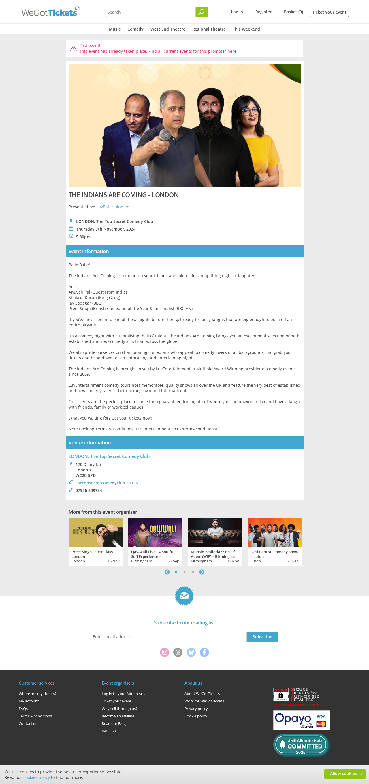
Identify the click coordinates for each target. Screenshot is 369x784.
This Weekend (246, 29)
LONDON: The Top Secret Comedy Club (109, 456)
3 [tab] (193, 572)
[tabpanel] (95, 541)
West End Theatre (167, 29)
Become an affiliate (118, 716)
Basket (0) (293, 11)
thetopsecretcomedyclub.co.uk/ (107, 482)
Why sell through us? (120, 708)
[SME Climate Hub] (301, 755)
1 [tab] (176, 572)
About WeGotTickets (202, 693)
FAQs (23, 708)
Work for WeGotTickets (204, 701)
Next (202, 572)
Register (263, 11)
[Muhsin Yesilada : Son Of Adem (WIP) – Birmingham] (215, 532)
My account (29, 701)
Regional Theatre (209, 29)
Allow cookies (343, 773)
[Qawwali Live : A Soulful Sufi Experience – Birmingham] (155, 532)
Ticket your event (329, 12)
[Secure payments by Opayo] (301, 729)
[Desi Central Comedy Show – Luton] (274, 532)
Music (115, 29)
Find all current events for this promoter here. (193, 51)
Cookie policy (195, 716)
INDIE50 (109, 731)
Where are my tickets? (38, 693)
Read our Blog (114, 723)
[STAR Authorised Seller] (296, 705)
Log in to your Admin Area (124, 693)
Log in (237, 11)
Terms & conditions (35, 716)
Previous (167, 572)
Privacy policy (196, 708)
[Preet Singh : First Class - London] (95, 532)
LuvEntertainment (113, 206)
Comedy (135, 29)
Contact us (28, 723)
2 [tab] (184, 572)
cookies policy (36, 777)
